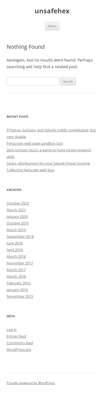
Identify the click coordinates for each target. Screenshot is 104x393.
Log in (12, 329)
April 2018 (15, 249)
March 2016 (16, 276)
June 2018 (14, 243)
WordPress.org (19, 349)
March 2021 (16, 209)
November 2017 (20, 263)
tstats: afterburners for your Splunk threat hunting (48, 163)
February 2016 (18, 282)
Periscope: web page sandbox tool (35, 143)
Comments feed (20, 342)
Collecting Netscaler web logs (30, 169)
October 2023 (18, 203)
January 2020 (17, 216)
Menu (52, 26)
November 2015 (20, 296)
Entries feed (16, 336)
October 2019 (18, 223)
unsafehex (52, 11)
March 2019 (16, 229)
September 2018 (20, 236)
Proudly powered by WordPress (31, 383)
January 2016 (17, 289)
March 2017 (16, 269)
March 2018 (16, 256)
